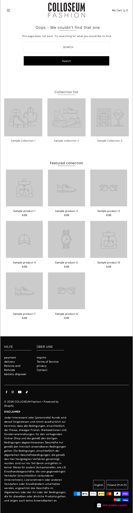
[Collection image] (23, 135)
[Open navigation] (15, 10)
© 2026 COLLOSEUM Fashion (22, 401)
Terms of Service (48, 361)
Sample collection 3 (109, 140)
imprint (41, 357)
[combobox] (67, 47)
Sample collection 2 (66, 140)
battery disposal (15, 374)
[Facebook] (6, 392)
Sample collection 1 (23, 140)
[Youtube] (19, 392)
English (98, 485)
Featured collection (66, 163)
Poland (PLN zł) (117, 485)
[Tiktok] (27, 392)
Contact (42, 370)
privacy (42, 366)
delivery (9, 361)
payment (10, 357)
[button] (112, 505)
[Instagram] (12, 392)
